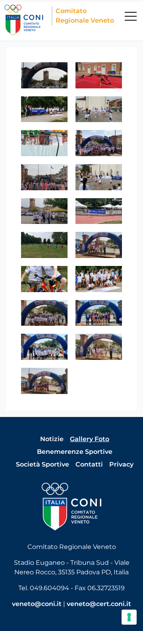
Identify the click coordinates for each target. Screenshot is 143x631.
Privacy (121, 464)
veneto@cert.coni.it (99, 604)
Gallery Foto (89, 439)
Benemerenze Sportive (74, 451)
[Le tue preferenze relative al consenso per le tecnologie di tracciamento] (129, 617)
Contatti (89, 464)
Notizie (52, 439)
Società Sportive (42, 464)
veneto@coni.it (37, 604)
